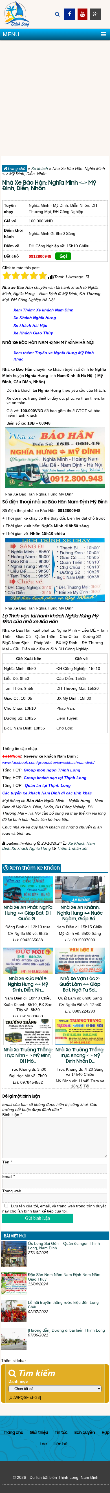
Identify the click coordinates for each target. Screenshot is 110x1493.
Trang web (11, 1191)
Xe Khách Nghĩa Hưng (35, 317)
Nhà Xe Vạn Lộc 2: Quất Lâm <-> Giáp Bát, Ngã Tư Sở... (80, 985)
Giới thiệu (39, 1433)
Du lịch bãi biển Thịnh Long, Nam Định (64, 1477)
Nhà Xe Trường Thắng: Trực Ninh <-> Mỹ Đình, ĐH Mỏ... (28, 1056)
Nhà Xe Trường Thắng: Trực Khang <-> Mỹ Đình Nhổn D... (80, 1056)
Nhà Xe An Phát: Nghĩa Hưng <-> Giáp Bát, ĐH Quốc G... (28, 913)
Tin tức (61, 1433)
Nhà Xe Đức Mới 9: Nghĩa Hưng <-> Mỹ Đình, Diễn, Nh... (28, 985)
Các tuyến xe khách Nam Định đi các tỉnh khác (47, 793)
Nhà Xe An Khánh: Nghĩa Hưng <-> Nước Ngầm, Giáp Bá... (80, 913)
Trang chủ (16, 168)
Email (8, 1176)
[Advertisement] (55, 98)
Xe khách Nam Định (55, 310)
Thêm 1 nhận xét (72, 848)
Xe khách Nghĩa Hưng (31, 848)
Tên (7, 1162)
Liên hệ (60, 1444)
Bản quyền (84, 1433)
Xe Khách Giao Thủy (33, 333)
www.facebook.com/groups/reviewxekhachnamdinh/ (48, 762)
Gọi (63, 256)
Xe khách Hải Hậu (30, 325)
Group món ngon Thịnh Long (52, 770)
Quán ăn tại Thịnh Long (48, 785)
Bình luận (12, 1114)
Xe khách (39, 168)
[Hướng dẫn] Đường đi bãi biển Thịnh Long (66, 1330)
